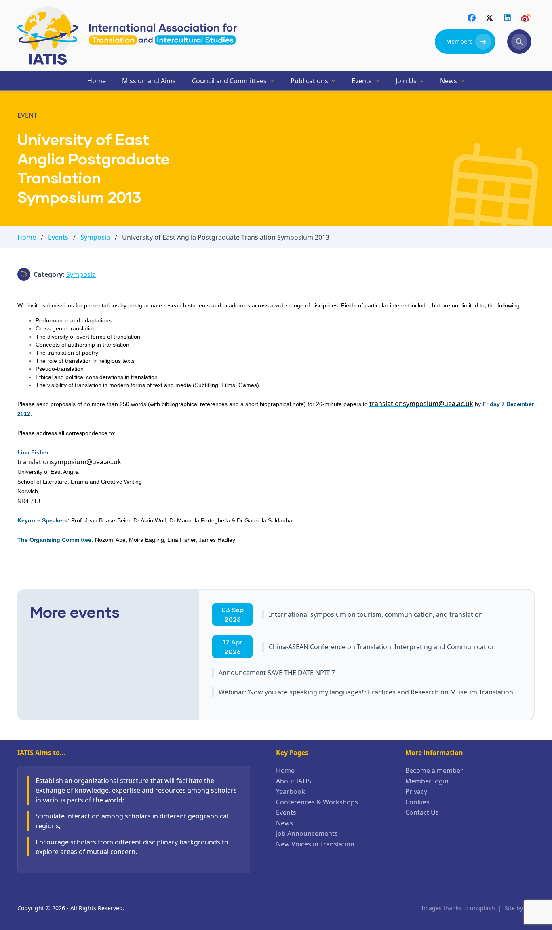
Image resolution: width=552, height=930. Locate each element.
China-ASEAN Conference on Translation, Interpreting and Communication (382, 646)
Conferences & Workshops (317, 801)
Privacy (416, 791)
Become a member (434, 770)
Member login (427, 780)
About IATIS (293, 780)
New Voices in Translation (315, 844)
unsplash (482, 908)
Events (58, 237)
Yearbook (290, 791)
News (284, 822)
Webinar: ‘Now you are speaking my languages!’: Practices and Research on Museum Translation (366, 692)
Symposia (95, 237)
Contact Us (422, 812)
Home (26, 237)
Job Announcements (307, 833)
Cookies (417, 801)
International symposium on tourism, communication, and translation (376, 614)
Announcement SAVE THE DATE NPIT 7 (277, 672)
